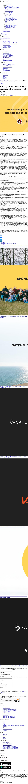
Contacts (4, 735)
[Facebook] (14, 237)
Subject (13, 669)
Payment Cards (6, 53)
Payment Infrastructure (7, 65)
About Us (5, 734)
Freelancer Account (7, 46)
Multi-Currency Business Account (10, 42)
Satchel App (5, 715)
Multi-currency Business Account (9, 709)
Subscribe (2, 672)
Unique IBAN (6, 51)
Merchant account (6, 711)
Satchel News (5, 75)
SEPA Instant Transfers (7, 60)
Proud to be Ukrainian (7, 729)
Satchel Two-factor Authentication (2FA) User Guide (13, 725)
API (3, 59)
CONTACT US (3, 34)
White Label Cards (6, 57)
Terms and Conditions (7, 743)
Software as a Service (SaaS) (8, 64)
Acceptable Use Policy (7, 745)
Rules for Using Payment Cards (9, 746)
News (4, 737)
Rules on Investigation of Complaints (10, 748)
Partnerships (5, 30)
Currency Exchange (7, 54)
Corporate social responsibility (6, 95)
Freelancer (5, 730)
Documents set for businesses (9, 717)
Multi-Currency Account (8, 55)
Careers (4, 738)
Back (2, 83)
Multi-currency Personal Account (9, 710)
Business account (6, 708)
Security (4, 724)
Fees (3, 723)
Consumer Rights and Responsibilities (10, 747)
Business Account (6, 41)
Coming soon (5, 68)
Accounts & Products (7, 4)
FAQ (4, 721)
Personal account (6, 713)
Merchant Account (6, 45)
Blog (4, 76)
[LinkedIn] (14, 241)
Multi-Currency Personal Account (9, 43)
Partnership (5, 69)
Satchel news (10, 80)
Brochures (5, 77)
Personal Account (6, 47)
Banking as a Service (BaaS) (8, 56)
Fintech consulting (6, 31)
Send (1, 703)
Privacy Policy (6, 742)
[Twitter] (14, 239)
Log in (1, 33)
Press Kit (4, 78)
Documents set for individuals (9, 716)
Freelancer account (6, 712)
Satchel (1, 80)
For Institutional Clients (7, 67)
